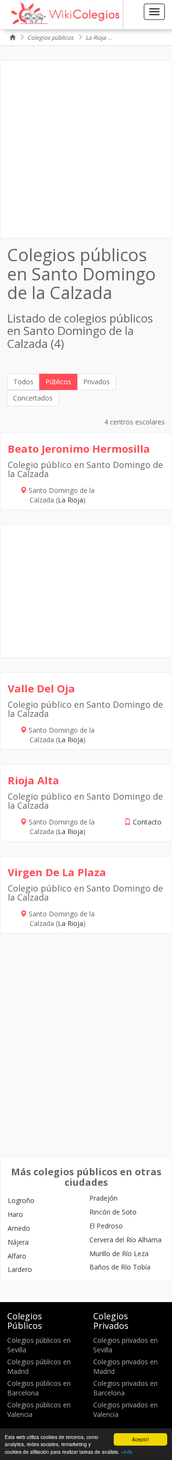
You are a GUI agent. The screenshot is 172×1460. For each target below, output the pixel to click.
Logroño (21, 1200)
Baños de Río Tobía (119, 1266)
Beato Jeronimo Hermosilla (79, 448)
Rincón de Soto (113, 1211)
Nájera (18, 1242)
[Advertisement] (86, 149)
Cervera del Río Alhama (125, 1239)
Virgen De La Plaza (57, 872)
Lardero (20, 1269)
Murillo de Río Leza (119, 1253)
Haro (15, 1214)
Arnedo (19, 1228)
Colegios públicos (50, 37)
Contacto (147, 821)
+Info (126, 1451)
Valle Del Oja (41, 688)
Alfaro (17, 1255)
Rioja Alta (33, 780)
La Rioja (96, 37)
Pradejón (103, 1198)
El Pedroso (106, 1225)
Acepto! (140, 1439)
